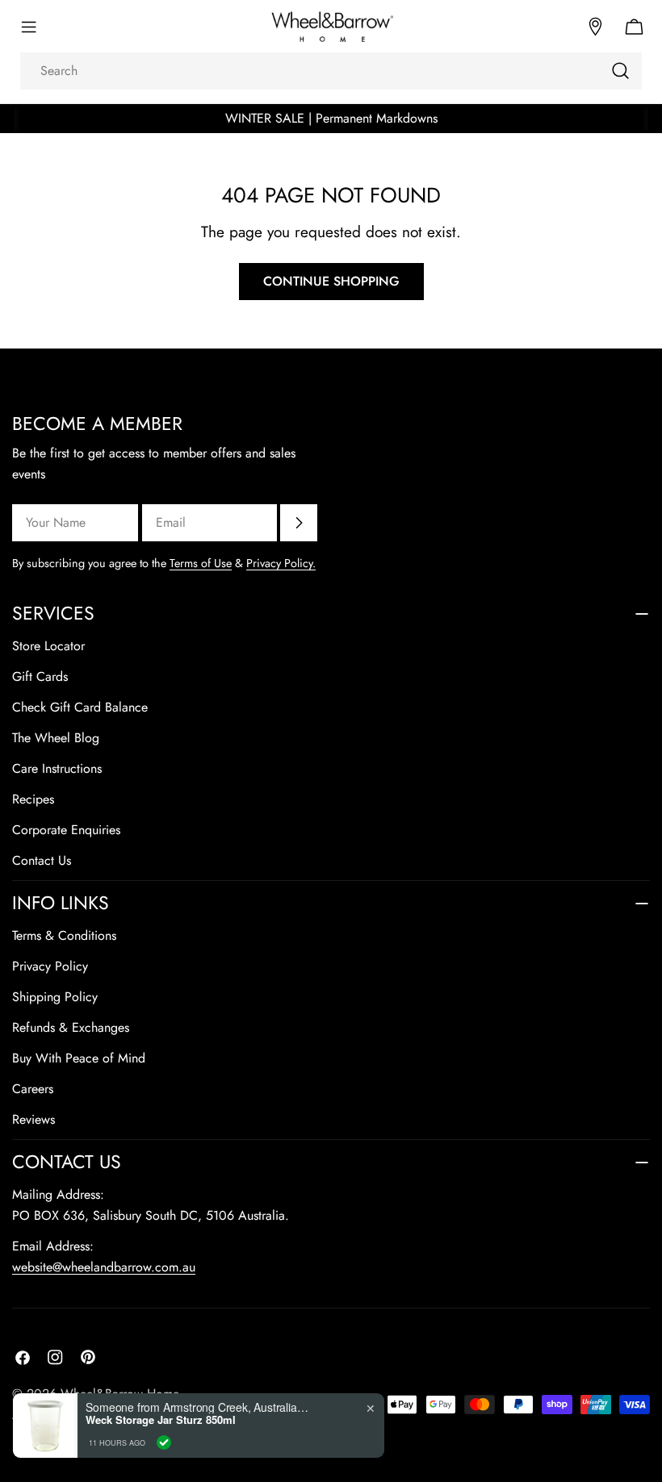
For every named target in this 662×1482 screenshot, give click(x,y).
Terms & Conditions (64, 935)
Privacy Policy (50, 966)
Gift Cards (40, 676)
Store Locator (48, 646)
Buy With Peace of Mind (78, 1058)
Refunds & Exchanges (70, 1027)
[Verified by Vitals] (164, 1442)
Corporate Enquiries (66, 829)
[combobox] (331, 71)
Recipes (33, 799)
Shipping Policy (55, 996)
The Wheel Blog (55, 737)
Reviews (33, 1119)
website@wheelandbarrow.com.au (103, 1267)
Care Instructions (57, 768)
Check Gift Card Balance (80, 707)
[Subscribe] (298, 522)
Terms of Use (201, 563)
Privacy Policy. (281, 563)
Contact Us (41, 860)
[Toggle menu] (28, 26)
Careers (32, 1088)
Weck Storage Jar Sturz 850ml (161, 1419)
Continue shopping (331, 281)
